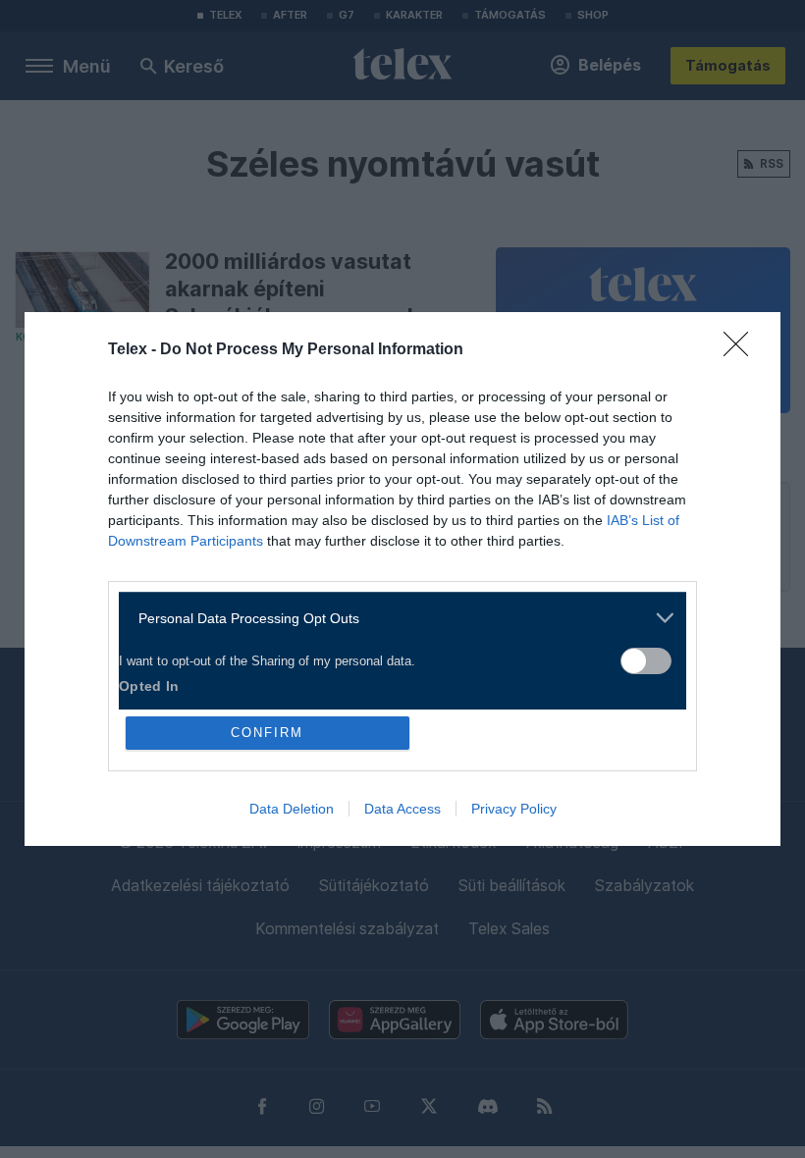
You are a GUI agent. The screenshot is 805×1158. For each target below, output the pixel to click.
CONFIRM (267, 732)
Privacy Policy (514, 808)
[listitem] (395, 617)
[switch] (645, 661)
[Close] (742, 350)
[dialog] (402, 579)
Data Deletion (291, 808)
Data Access (402, 808)
